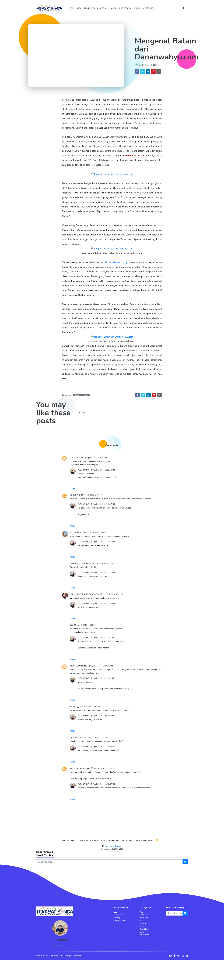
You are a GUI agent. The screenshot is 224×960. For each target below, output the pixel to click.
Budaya (137, 8)
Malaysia (113, 8)
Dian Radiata (76, 737)
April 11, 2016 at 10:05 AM (102, 666)
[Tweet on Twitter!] (142, 71)
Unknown (75, 495)
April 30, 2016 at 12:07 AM (104, 784)
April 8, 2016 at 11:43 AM (95, 532)
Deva (142, 932)
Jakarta (143, 923)
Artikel (142, 926)
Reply (72, 489)
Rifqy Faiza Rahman (80, 768)
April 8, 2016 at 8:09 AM (93, 495)
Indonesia (101, 8)
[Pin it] (153, 71)
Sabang (117, 917)
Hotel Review (125, 8)
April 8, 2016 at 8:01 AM (97, 457)
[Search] (185, 861)
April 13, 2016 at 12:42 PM (97, 737)
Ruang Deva (89, 8)
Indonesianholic (78, 666)
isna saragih (76, 457)
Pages (78, 8)
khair (73, 706)
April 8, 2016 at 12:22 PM (103, 563)
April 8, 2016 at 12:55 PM (113, 594)
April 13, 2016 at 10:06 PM (103, 746)
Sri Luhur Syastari (79, 563)
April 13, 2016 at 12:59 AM (104, 603)
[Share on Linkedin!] (148, 71)
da (71, 625)
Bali (115, 912)
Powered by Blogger (113, 846)
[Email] (158, 71)
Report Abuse (44, 852)
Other (77, 395)
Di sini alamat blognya (117, 262)
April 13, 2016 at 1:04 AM (103, 716)
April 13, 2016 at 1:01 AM (103, 637)
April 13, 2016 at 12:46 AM (104, 470)
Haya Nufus (75, 532)
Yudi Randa (139, 65)
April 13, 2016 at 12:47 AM (104, 504)
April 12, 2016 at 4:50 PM (89, 706)
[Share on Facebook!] (137, 71)
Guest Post (144, 929)
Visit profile (60, 945)
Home (71, 8)
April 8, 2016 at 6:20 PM (86, 625)
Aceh (142, 912)
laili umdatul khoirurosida (84, 594)
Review (85, 395)
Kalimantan (144, 935)
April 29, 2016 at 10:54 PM (104, 768)
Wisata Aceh (148, 8)
